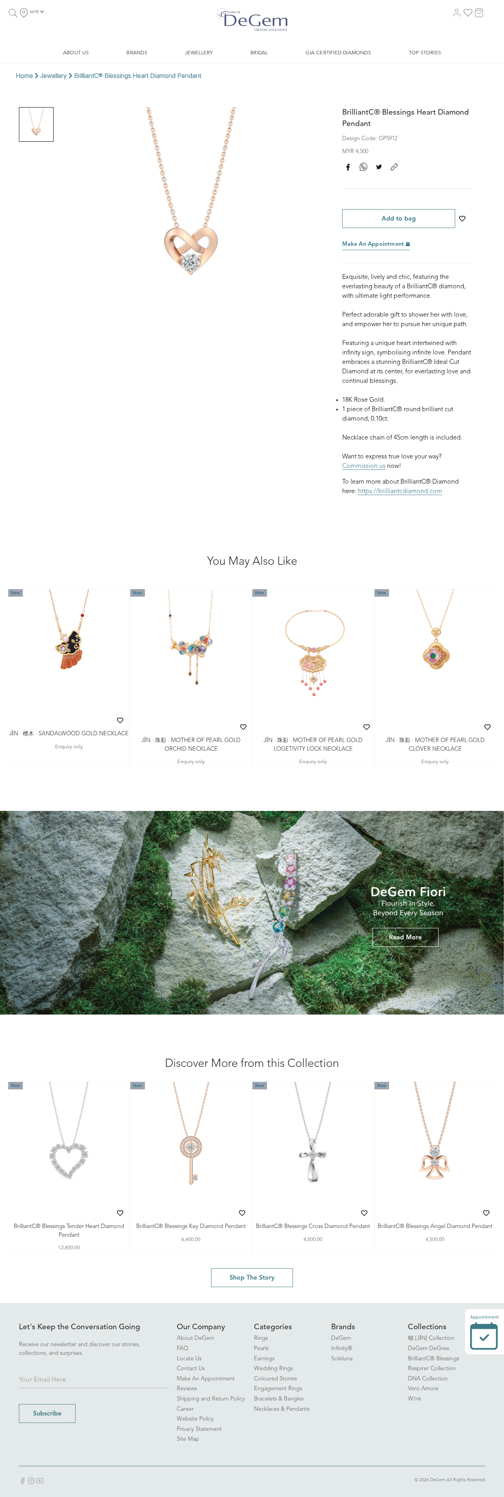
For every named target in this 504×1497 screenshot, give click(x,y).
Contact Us (191, 1369)
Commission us (363, 466)
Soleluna (341, 1359)
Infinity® (341, 1349)
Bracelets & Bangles (279, 1399)
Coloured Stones (275, 1379)
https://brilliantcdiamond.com (400, 491)
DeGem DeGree (428, 1349)
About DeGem (195, 1338)
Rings (261, 1338)
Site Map (188, 1439)
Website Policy (195, 1419)
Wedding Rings (273, 1369)
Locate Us (189, 1359)
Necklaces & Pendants (281, 1409)
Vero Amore (423, 1389)
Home (24, 76)
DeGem (341, 1338)
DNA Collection (428, 1379)
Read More (405, 938)
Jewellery (53, 76)
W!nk (414, 1399)
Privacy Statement (199, 1429)
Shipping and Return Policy (211, 1399)
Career (185, 1409)
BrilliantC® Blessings (433, 1359)
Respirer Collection (432, 1369)
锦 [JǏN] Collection (431, 1338)
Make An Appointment (374, 244)
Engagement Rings (278, 1389)
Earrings (264, 1359)
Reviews (187, 1389)
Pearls (261, 1349)
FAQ (182, 1349)
